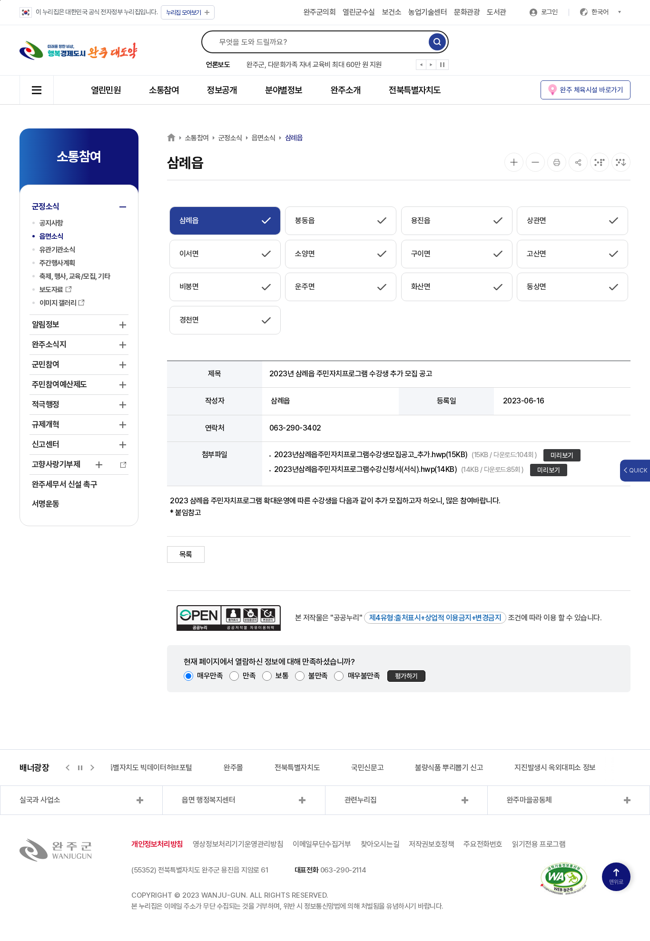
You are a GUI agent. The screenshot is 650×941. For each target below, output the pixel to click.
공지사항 (51, 223)
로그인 (549, 12)
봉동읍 (305, 220)
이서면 (189, 253)
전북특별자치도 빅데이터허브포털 (142, 767)
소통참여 (163, 90)
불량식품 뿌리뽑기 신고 (449, 767)
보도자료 (51, 289)
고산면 (536, 253)
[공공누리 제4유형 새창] (229, 618)
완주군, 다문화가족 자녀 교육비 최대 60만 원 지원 (314, 64)
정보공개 (221, 90)
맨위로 (616, 882)
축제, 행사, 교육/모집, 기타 (74, 276)
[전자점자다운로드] (620, 162)
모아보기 (183, 12)
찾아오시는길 (380, 844)
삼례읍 (294, 138)
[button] (421, 66)
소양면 (305, 253)
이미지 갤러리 (58, 303)
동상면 (536, 286)
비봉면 (189, 286)
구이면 (421, 253)
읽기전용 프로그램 (538, 844)
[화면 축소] (535, 162)
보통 (282, 675)
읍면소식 (51, 236)
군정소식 (230, 138)
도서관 (496, 12)
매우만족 (210, 675)
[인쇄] (556, 162)
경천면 (189, 319)
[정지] (442, 64)
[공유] (578, 162)
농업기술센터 (427, 12)
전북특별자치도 (415, 90)
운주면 (305, 286)
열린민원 (105, 90)
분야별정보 (283, 90)
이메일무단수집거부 (322, 844)
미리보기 (562, 455)
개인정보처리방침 (157, 844)
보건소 (392, 12)
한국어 (600, 12)
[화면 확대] (513, 162)
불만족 (318, 675)
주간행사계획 (57, 263)
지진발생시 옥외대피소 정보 (554, 767)
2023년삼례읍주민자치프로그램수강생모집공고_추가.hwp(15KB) (405, 454)
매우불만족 (364, 675)
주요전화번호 (482, 844)
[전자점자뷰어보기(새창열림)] (599, 162)
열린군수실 (359, 12)
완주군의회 (320, 12)
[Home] (171, 137)
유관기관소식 (57, 249)
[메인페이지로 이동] (79, 50)
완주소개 (345, 90)
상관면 (536, 220)
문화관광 (467, 12)
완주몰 (233, 767)
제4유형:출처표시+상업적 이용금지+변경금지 (435, 617)
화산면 (421, 286)
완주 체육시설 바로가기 (591, 90)
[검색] (437, 41)
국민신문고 (367, 767)
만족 (249, 675)
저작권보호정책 (431, 844)
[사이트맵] (36, 90)
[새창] (564, 867)
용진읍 (421, 220)
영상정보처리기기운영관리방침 (238, 844)
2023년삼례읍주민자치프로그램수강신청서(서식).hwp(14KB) (399, 469)
